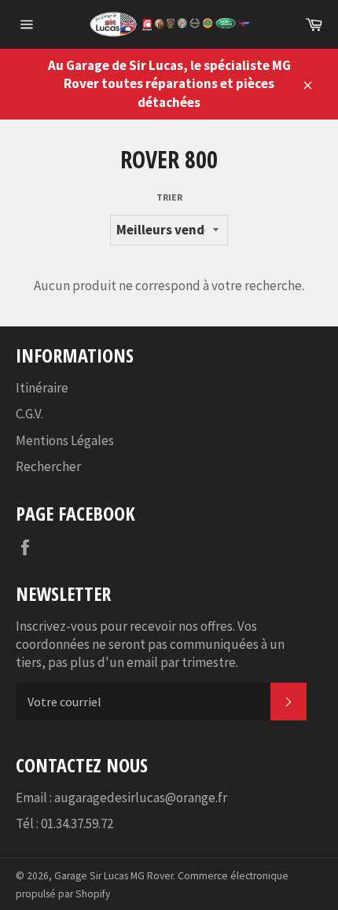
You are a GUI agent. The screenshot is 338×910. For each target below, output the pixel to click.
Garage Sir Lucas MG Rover (113, 875)
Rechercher (48, 466)
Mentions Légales (65, 440)
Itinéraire (42, 387)
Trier (169, 197)
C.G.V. (29, 413)
